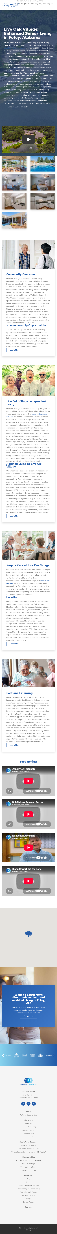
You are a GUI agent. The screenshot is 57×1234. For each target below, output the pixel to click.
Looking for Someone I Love (29, 1149)
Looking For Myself (28, 1145)
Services (28, 1120)
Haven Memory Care (28, 1170)
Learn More (14, 350)
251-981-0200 (28, 1092)
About (29, 1111)
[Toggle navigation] (20, 8)
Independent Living (28, 1127)
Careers (28, 1182)
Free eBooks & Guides (28, 1192)
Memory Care (28, 1133)
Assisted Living (28, 1130)
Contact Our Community (18, 107)
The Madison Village (28, 1167)
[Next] (53, 1055)
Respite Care (28, 1137)
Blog (28, 1179)
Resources (28, 1175)
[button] (28, 934)
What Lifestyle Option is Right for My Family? (28, 1152)
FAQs (28, 1199)
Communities (28, 1157)
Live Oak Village (28, 1164)
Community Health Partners (28, 1185)
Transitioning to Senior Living (28, 1189)
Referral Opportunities (28, 1115)
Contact (28, 1207)
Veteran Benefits (28, 1195)
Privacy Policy (28, 1202)
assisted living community (14, 48)
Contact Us (28, 1016)
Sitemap (28, 1230)
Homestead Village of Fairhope (28, 1160)
